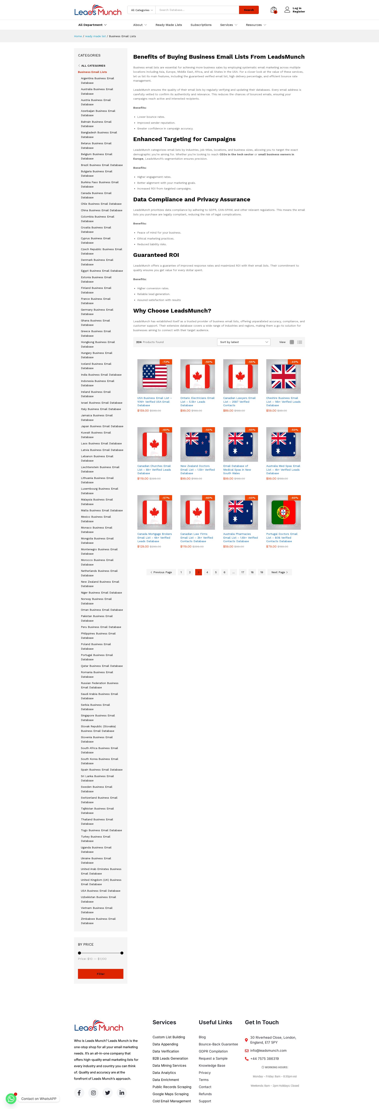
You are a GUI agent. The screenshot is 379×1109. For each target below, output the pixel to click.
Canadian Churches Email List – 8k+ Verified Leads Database (154, 469)
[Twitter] (107, 1093)
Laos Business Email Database (101, 443)
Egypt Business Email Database (102, 270)
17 (242, 572)
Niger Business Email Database (101, 592)
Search (249, 9)
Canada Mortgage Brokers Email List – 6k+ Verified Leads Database (154, 537)
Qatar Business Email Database (102, 665)
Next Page (278, 572)
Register (299, 11)
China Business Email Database (101, 210)
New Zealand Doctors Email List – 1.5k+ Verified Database (197, 469)
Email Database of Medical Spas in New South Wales (237, 469)
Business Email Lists (92, 71)
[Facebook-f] (79, 1093)
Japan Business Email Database (102, 426)
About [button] (138, 24)
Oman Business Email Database (102, 609)
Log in (297, 8)
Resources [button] (254, 24)
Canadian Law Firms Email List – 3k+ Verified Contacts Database (196, 537)
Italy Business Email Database (101, 409)
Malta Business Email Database (102, 510)
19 (261, 572)
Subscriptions (201, 24)
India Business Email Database (101, 374)
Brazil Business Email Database (102, 165)
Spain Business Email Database (102, 769)
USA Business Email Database (100, 890)
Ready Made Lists (169, 24)
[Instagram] (93, 1093)
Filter (101, 973)
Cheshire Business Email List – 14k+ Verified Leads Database (283, 401)
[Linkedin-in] (122, 1093)
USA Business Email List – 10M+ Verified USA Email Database (154, 401)
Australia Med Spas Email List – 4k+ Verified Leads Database (283, 469)
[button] (150, 391)
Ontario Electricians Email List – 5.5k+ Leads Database (197, 401)
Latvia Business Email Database (102, 449)
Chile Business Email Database (101, 203)
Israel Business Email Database (101, 402)
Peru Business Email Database (101, 626)
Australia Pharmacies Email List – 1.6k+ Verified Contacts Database (240, 537)
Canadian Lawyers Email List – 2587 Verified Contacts (239, 401)
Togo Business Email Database (101, 830)
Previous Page (162, 572)
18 (252, 572)
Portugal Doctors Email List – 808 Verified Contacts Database (281, 537)
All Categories (93, 65)
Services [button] (226, 24)
